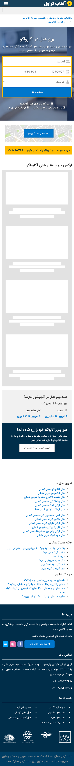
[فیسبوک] (20, 644)
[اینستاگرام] (13, 644)
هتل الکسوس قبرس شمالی (51, 493)
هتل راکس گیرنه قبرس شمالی (50, 519)
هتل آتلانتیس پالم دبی (19, 718)
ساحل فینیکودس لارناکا (53, 552)
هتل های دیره (58, 718)
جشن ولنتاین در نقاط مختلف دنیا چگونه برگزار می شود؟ (36, 584)
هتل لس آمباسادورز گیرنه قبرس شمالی (45, 515)
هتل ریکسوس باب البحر (53, 723)
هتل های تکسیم (56, 713)
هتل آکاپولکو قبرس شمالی (52, 489)
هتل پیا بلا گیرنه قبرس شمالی (50, 501)
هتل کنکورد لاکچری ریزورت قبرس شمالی (44, 497)
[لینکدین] (5, 644)
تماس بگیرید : (37, 448)
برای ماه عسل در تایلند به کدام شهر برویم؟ (43, 596)
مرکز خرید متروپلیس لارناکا (51, 561)
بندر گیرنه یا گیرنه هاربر (53, 569)
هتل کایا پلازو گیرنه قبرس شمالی (48, 527)
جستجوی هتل (37, 92)
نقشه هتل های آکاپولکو (38, 133)
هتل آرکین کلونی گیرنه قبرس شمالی (47, 523)
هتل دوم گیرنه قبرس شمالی (50, 535)
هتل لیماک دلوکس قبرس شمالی (49, 509)
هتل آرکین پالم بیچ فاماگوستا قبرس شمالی (44, 531)
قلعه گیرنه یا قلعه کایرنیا (53, 565)
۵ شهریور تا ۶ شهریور (56, 416)
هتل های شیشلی (22, 713)
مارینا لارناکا (59, 557)
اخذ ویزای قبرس (23, 708)
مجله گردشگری (57, 708)
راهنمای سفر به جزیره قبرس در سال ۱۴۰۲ (44, 580)
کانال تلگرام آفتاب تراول (38, 644)
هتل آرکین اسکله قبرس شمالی (50, 505)
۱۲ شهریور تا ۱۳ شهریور (29, 416)
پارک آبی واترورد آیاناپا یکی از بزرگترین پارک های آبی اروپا (36, 548)
